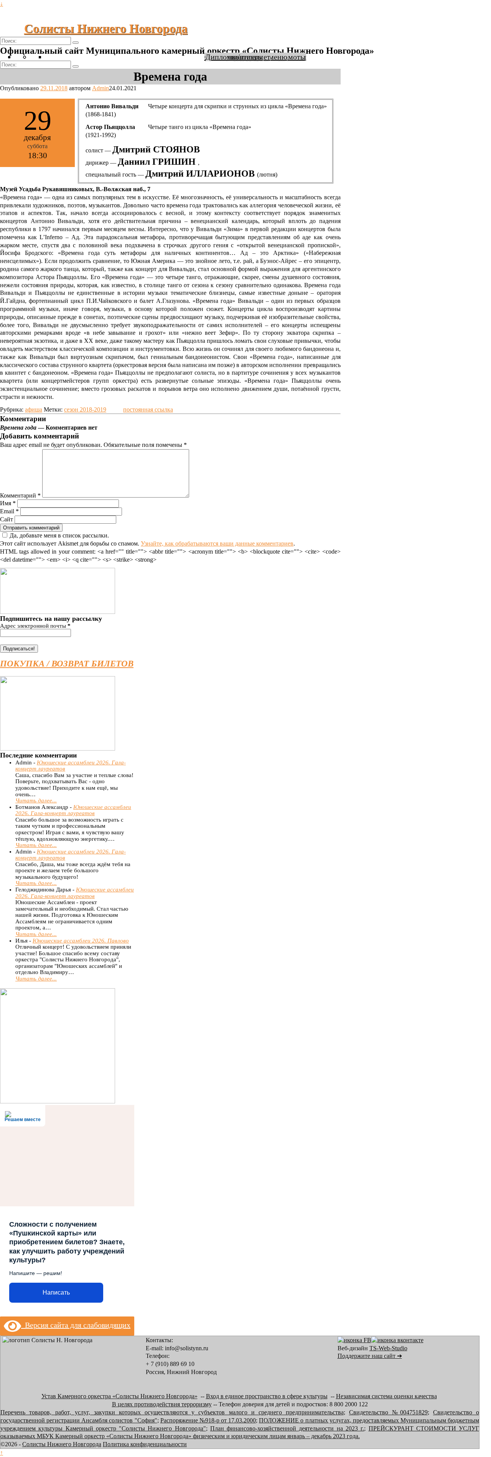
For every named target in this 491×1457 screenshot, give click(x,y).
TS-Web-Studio (388, 1348)
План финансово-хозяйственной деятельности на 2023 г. (287, 1428)
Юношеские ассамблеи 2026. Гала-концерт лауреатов (73, 810)
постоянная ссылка (148, 409)
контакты (247, 57)
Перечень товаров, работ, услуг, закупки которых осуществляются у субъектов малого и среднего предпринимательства (172, 1412)
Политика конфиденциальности (145, 1444)
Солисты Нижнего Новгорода (106, 28)
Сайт (6, 519)
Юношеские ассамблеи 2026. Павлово (81, 941)
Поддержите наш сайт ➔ (370, 1356)
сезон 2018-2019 (85, 409)
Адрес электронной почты (35, 626)
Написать (56, 1292)
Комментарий (20, 495)
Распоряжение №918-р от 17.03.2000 (208, 1420)
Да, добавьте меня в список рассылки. (59, 535)
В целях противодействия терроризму (162, 1404)
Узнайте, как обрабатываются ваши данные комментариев (217, 543)
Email (9, 511)
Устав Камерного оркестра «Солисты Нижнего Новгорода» (119, 1396)
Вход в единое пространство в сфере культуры (267, 1396)
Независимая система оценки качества (386, 1396)
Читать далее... (36, 800)
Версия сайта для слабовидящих (75, 1325)
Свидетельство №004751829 (388, 1412)
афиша (33, 409)
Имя (8, 503)
